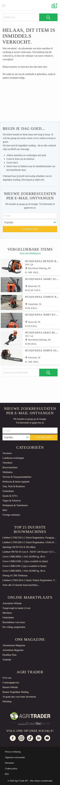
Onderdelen (8, 491)
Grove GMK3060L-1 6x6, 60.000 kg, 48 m (23, 556)
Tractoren (7, 453)
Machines (7, 612)
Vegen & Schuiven (11, 500)
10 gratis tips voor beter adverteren (19, 696)
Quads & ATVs (10, 496)
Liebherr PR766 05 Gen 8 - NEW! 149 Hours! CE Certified (30, 551)
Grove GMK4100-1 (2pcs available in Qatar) (24, 566)
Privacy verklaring (12, 752)
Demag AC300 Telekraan (14, 575)
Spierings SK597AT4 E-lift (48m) (18, 547)
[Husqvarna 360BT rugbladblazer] (12, 320)
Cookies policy (11, 768)
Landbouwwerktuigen (13, 458)
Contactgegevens (10, 682)
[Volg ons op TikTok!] (30, 738)
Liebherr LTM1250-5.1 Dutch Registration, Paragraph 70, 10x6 (30, 537)
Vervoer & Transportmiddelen (16, 477)
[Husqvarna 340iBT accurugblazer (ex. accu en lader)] (12, 284)
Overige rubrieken (11, 514)
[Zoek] (48, 17)
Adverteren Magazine (13, 650)
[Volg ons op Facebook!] (13, 738)
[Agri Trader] (30, 5)
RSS (7, 774)
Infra (4, 510)
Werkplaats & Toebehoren (15, 505)
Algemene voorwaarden (15, 757)
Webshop (7, 701)
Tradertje (6, 659)
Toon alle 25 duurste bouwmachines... (20, 585)
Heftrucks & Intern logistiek (16, 481)
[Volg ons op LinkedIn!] (39, 738)
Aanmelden (30, 229)
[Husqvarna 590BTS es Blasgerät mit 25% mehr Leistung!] (12, 356)
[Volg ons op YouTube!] (47, 738)
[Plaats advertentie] (54, 5)
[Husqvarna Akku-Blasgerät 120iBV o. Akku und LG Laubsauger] (12, 338)
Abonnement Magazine (13, 645)
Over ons (6, 677)
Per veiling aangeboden (13, 627)
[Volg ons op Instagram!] (21, 738)
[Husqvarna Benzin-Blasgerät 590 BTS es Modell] (12, 267)
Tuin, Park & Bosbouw (13, 486)
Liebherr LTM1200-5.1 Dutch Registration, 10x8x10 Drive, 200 (30, 542)
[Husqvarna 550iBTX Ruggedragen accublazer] (12, 302)
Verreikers (7, 462)
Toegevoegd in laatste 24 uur (16, 608)
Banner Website (10, 687)
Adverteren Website (12, 603)
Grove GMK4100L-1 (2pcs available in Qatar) (25, 561)
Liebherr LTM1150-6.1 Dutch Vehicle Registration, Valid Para (30, 580)
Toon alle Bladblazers (30, 253)
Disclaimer (9, 763)
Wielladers (7, 472)
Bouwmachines (10, 467)
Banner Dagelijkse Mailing (15, 692)
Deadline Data (9, 655)
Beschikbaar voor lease (13, 622)
